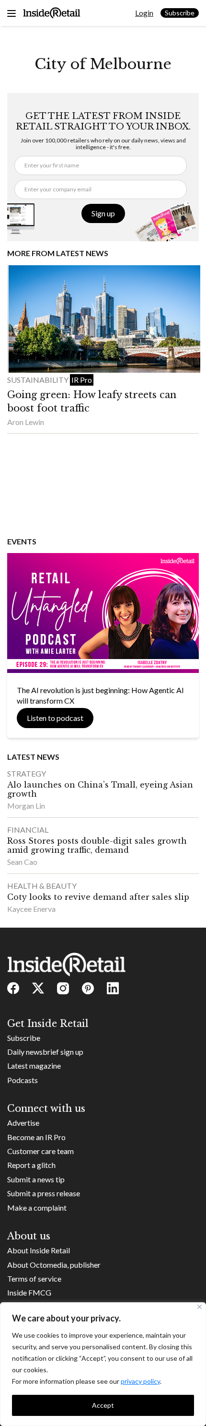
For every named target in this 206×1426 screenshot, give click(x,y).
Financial (27, 829)
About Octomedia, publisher (54, 1264)
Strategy (26, 773)
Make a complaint (37, 1207)
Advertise (23, 1122)
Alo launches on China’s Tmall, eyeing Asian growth (100, 789)
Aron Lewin (25, 421)
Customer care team (40, 1150)
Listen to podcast (55, 717)
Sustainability (38, 379)
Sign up (103, 213)
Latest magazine (34, 1065)
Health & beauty (42, 885)
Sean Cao (22, 861)
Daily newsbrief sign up (45, 1051)
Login (144, 12)
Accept (103, 1405)
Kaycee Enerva (31, 908)
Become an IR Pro (36, 1137)
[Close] (199, 1307)
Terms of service (34, 1278)
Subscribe (180, 13)
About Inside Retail (38, 1250)
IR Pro (81, 379)
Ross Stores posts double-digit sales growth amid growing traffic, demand (97, 845)
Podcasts (22, 1079)
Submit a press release (43, 1193)
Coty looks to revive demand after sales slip (98, 897)
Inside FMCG (29, 1292)
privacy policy (140, 1381)
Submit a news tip (36, 1179)
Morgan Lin (26, 805)
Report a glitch (31, 1164)
